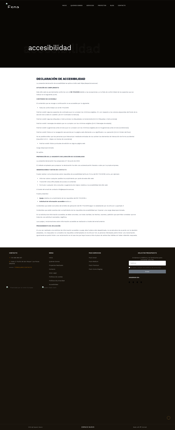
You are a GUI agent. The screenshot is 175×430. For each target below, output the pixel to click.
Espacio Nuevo (87, 427)
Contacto (122, 5)
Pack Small (93, 258)
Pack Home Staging (95, 269)
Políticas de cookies (56, 277)
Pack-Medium (93, 261)
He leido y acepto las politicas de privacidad (145, 267)
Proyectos (102, 5)
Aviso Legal (53, 273)
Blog (112, 5)
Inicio (64, 5)
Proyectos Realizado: (56, 265)
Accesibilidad (53, 284)
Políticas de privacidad (57, 281)
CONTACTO (62, 170)
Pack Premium (94, 265)
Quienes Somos (76, 5)
